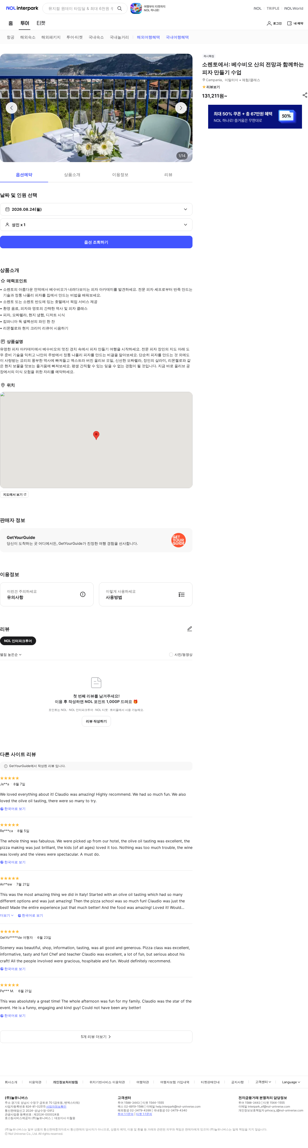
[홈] (11, 23)
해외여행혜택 (148, 37)
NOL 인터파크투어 (18, 641)
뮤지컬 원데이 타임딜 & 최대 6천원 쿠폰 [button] (80, 8)
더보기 (5, 915)
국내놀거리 (119, 37)
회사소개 (11, 1082)
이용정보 (120, 174)
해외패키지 (51, 37)
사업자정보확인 (56, 1106)
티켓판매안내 (210, 1082)
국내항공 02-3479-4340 (170, 1110)
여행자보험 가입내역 (174, 1082)
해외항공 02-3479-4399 (134, 1110)
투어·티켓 (74, 37)
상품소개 (72, 174)
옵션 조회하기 (96, 242)
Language (289, 1082)
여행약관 (142, 1082)
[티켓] (41, 23)
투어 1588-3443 (129, 1102)
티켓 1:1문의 (144, 1114)
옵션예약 (24, 174)
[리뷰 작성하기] (189, 629)
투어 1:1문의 (126, 1114)
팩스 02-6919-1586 (131, 1106)
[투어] (25, 23)
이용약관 (35, 1082)
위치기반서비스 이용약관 (107, 1082)
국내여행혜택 (177, 37)
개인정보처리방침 (65, 1082)
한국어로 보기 (15, 809)
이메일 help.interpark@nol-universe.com (173, 1106)
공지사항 (237, 1082)
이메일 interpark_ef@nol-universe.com (264, 1106)
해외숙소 (28, 37)
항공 (10, 37)
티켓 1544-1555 (153, 1102)
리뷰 (168, 174)
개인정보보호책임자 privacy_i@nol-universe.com (270, 1110)
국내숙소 (96, 37)
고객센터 (261, 1082)
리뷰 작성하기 (96, 721)
